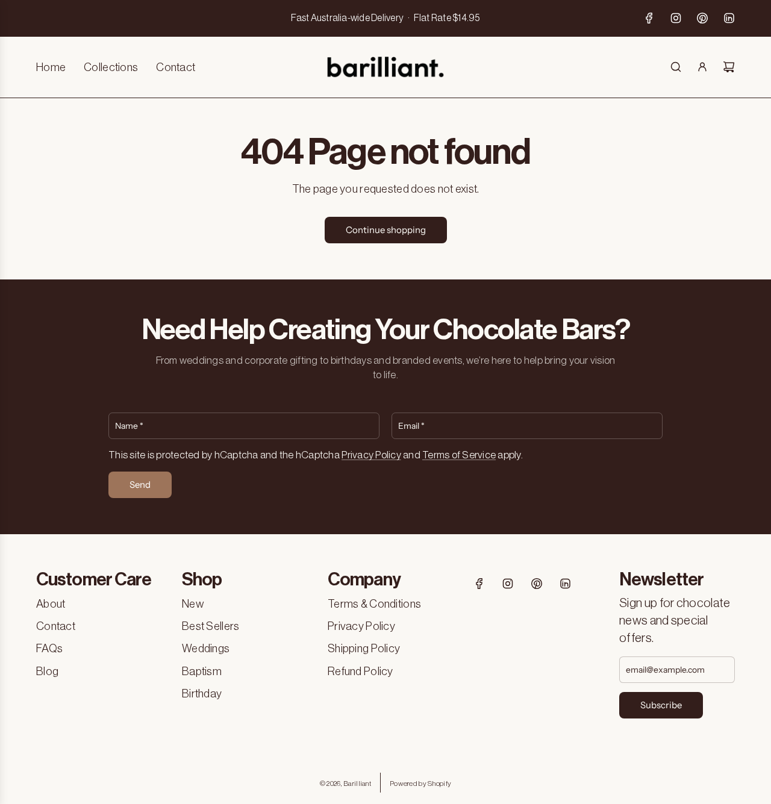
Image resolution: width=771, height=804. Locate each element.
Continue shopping (386, 229)
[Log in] (702, 67)
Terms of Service (459, 455)
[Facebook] (649, 18)
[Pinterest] (702, 18)
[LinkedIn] (729, 18)
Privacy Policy (371, 455)
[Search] (676, 67)
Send (140, 484)
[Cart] (729, 67)
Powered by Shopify (420, 783)
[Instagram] (676, 18)
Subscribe (661, 705)
